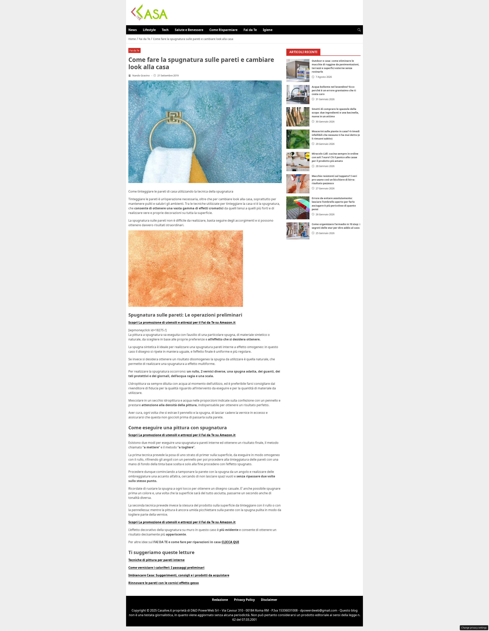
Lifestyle (149, 30)
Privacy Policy (244, 600)
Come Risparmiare (223, 30)
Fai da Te (250, 30)
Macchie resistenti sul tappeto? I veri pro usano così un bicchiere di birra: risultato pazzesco (334, 179)
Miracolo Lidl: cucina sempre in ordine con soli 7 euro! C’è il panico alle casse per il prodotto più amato (335, 157)
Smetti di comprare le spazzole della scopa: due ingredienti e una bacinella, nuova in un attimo (335, 112)
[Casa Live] (149, 12)
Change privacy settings (474, 627)
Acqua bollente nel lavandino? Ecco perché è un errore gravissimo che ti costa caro (334, 90)
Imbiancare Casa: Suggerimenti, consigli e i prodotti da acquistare (178, 575)
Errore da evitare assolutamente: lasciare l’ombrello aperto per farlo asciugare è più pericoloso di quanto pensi (334, 203)
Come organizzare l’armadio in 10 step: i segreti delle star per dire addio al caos (336, 225)
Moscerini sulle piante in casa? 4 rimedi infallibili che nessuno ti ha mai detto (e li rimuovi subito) (336, 135)
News (132, 30)
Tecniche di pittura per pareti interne (156, 560)
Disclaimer (269, 600)
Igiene (267, 30)
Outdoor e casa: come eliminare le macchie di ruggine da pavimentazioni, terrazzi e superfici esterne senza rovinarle (335, 66)
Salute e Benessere (189, 30)
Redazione (220, 600)
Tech (165, 30)
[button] (359, 30)
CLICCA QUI (230, 542)
